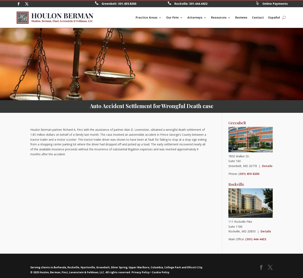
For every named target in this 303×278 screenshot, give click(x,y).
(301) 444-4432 (255, 239)
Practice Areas (146, 17)
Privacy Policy (141, 272)
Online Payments (275, 4)
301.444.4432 (198, 4)
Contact (258, 17)
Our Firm (172, 17)
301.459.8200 (127, 4)
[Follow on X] (26, 4)
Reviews (241, 17)
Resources (219, 17)
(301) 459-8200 (248, 174)
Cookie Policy (160, 272)
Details (267, 166)
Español (274, 17)
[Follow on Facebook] (18, 4)
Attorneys (194, 17)
